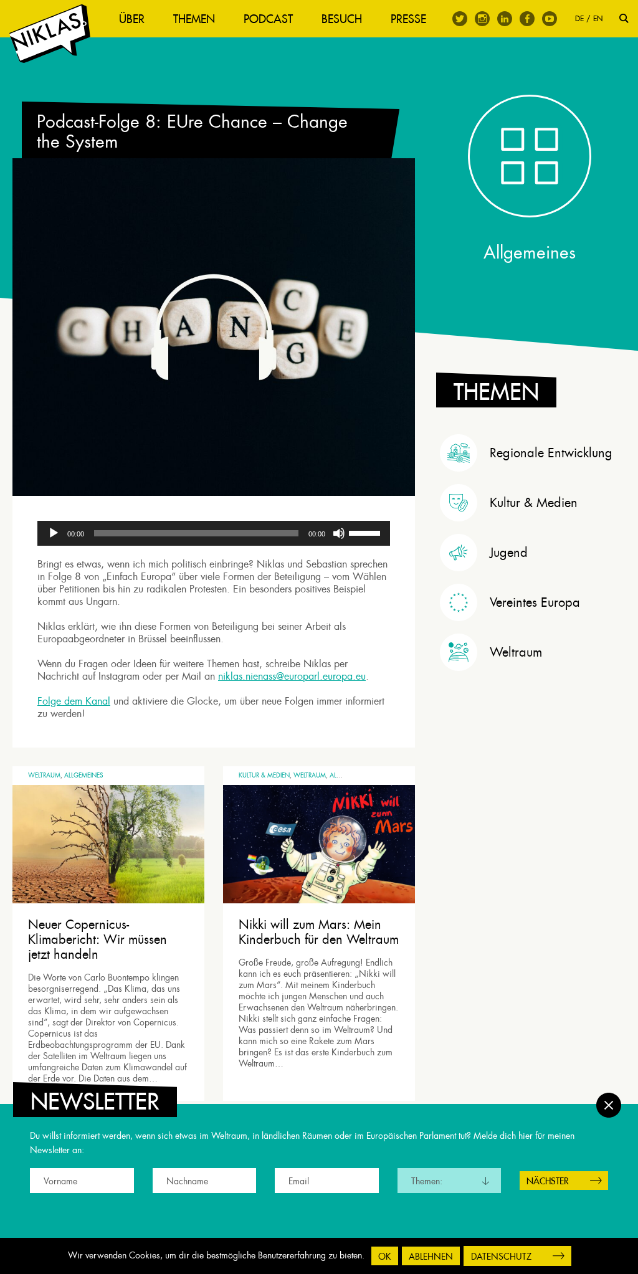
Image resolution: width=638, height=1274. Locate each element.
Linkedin (504, 18)
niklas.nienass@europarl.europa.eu (292, 676)
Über (132, 19)
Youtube (549, 18)
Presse (408, 19)
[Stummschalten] (339, 533)
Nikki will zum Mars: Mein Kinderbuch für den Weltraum (319, 932)
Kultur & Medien (264, 775)
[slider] (366, 532)
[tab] (533, 453)
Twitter (459, 18)
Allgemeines (83, 775)
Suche (624, 18)
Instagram (482, 18)
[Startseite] (49, 34)
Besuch (341, 19)
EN (597, 18)
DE (579, 18)
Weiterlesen (61, 1079)
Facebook (527, 18)
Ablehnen (431, 1256)
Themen (194, 19)
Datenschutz (501, 1256)
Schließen (608, 1105)
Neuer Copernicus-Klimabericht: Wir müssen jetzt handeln (97, 939)
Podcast (268, 19)
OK (384, 1256)
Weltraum (44, 775)
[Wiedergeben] (53, 533)
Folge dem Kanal (73, 701)
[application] (213, 533)
